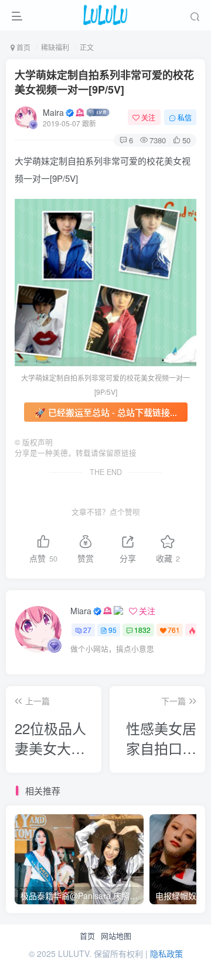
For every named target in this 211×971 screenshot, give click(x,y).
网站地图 (116, 936)
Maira (53, 112)
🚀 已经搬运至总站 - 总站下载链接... (106, 412)
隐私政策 (166, 953)
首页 (87, 936)
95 (112, 630)
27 (87, 630)
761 (174, 630)
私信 (185, 117)
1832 (142, 630)
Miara (80, 611)
